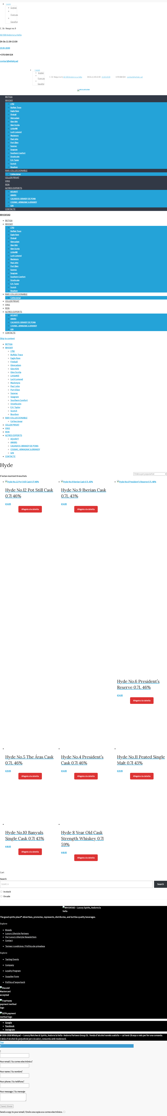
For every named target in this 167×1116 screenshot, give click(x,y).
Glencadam (14, 118)
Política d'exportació (15, 982)
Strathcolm (14, 156)
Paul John (14, 139)
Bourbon (14, 167)
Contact (9, 940)
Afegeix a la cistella (30, 509)
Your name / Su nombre (11, 1071)
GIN (11, 205)
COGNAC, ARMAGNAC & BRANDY (23, 202)
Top (2, 1042)
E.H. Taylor (14, 160)
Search (3, 879)
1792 (12, 104)
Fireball (13, 114)
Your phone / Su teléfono (12, 1081)
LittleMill (13, 128)
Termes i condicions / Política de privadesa (25, 946)
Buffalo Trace (15, 107)
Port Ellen (14, 142)
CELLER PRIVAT (12, 177)
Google (8, 1022)
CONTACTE (10, 209)
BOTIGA (8, 96)
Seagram (13, 149)
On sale (6, 896)
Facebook (9, 1026)
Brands (8, 930)
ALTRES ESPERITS (13, 188)
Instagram (10, 1029)
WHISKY (9, 100)
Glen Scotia (15, 125)
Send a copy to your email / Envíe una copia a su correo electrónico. (31, 1112)
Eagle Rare (14, 111)
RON (7, 184)
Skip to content (7, 338)
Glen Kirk (14, 121)
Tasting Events (12, 959)
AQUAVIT (14, 191)
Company (9, 965)
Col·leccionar (15, 174)
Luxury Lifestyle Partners (17, 933)
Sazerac (13, 146)
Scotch (13, 163)
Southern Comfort (17, 153)
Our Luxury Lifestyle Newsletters (20, 937)
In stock (7, 891)
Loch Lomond (16, 132)
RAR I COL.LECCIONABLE (16, 170)
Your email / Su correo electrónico (16, 1061)
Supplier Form (12, 976)
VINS (7, 181)
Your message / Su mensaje (12, 1091)
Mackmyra (14, 135)
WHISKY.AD (5, 214)
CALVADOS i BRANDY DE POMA (23, 198)
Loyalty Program (13, 970)
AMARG (13, 195)
